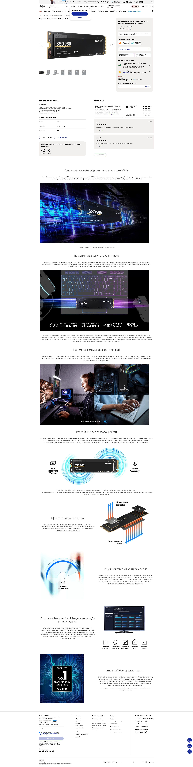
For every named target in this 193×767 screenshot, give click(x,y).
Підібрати (147, 86)
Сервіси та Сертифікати (134, 11)
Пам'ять (51, 15)
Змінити (80, 17)
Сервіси (92, 6)
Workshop (94, 730)
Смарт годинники (58, 11)
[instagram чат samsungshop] (43, 751)
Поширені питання (80, 727)
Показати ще (100, 154)
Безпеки (56, 733)
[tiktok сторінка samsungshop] (50, 751)
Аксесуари (46, 15)
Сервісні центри (113, 723)
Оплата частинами (80, 725)
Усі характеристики (47, 137)
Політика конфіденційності (116, 729)
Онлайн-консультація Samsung (99, 725)
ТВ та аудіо (93, 11)
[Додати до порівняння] (143, 6)
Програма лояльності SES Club (99, 723)
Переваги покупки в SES (97, 721)
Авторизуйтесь (126, 72)
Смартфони (47, 11)
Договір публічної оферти (115, 732)
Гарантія (112, 718)
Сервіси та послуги (96, 718)
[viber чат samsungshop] (141, 732)
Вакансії (78, 737)
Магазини (80, 6)
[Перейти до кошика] (153, 6)
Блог (77, 731)
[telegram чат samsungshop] (53, 751)
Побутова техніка (103, 11)
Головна (40, 15)
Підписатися (51, 738)
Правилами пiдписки (45, 735)
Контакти (78, 723)
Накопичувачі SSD (58, 15)
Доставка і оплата (80, 721)
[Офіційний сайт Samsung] (106, 762)
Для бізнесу (122, 11)
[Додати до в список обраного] (146, 6)
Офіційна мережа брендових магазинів (54, 6)
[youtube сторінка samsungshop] (46, 751)
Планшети (68, 11)
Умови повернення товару (116, 721)
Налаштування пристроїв (98, 727)
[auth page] (150, 6)
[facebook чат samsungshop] (40, 751)
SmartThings (113, 11)
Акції (40, 11)
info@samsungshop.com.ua (141, 726)
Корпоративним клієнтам (82, 734)
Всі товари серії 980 (124, 49)
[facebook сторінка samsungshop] (145, 732)
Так (80, 14)
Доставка (86, 6)
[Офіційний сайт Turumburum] (150, 762)
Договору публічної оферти (47, 733)
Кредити (97, 6)
